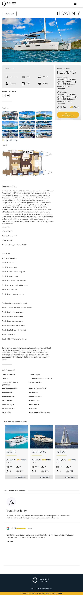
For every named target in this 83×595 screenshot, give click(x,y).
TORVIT (60, 593)
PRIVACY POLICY (36, 588)
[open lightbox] (41, 40)
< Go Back (9, 14)
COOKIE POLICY (47, 588)
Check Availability (68, 115)
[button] (10, 40)
